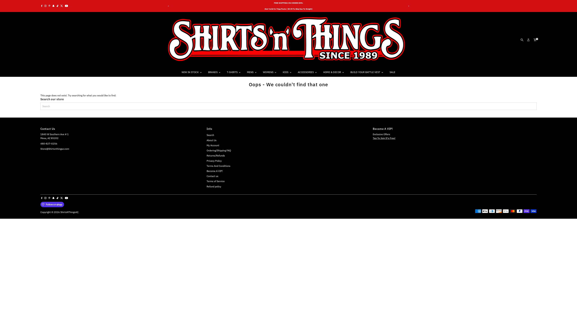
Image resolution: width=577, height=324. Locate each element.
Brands (213, 72)
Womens (268, 72)
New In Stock (190, 72)
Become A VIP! (215, 171)
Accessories (306, 72)
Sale (392, 72)
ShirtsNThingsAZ (69, 212)
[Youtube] (66, 6)
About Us (212, 140)
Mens (250, 72)
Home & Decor (332, 72)
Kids (286, 72)
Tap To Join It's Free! (384, 138)
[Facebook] (41, 6)
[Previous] (168, 6)
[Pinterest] (49, 6)
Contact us (212, 176)
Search (210, 135)
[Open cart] (535, 40)
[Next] (408, 6)
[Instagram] (45, 6)
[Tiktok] (57, 6)
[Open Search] (522, 40)
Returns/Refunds (216, 155)
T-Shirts (232, 72)
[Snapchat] (53, 6)
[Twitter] (62, 6)
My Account (213, 145)
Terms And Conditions (218, 165)
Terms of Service (216, 181)
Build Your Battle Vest (365, 72)
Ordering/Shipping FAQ (219, 150)
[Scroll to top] (571, 316)
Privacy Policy (214, 160)
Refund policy (214, 186)
